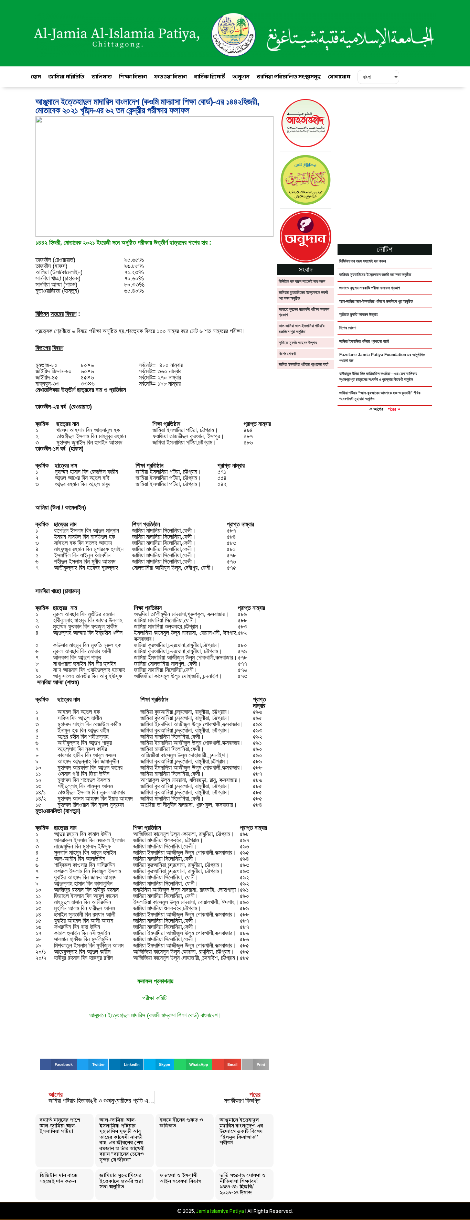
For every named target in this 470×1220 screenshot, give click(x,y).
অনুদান (240, 77)
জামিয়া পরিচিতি (66, 77)
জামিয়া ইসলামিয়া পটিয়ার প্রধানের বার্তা (303, 364)
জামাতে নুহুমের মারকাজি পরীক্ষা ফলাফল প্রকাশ (369, 288)
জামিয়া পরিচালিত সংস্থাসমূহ (289, 77)
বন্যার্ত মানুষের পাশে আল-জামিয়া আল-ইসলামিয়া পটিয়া (60, 1126)
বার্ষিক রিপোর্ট (209, 77)
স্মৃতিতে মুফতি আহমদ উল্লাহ (298, 342)
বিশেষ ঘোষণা (287, 353)
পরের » (394, 409)
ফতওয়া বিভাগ (170, 77)
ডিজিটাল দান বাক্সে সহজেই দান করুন (58, 1178)
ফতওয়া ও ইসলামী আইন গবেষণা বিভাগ (180, 1178)
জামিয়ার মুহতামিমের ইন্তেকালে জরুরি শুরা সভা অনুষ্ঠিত (121, 1181)
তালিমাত (102, 77)
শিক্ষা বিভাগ (133, 77)
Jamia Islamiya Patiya (220, 1211)
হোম (36, 77)
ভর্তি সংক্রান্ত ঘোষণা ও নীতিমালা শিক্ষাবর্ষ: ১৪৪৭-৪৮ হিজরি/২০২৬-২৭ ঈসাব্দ (243, 1184)
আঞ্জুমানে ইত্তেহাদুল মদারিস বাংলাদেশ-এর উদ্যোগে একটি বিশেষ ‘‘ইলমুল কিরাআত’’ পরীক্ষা (241, 1132)
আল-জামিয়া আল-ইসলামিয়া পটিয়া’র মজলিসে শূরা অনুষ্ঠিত (376, 301)
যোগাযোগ (339, 77)
